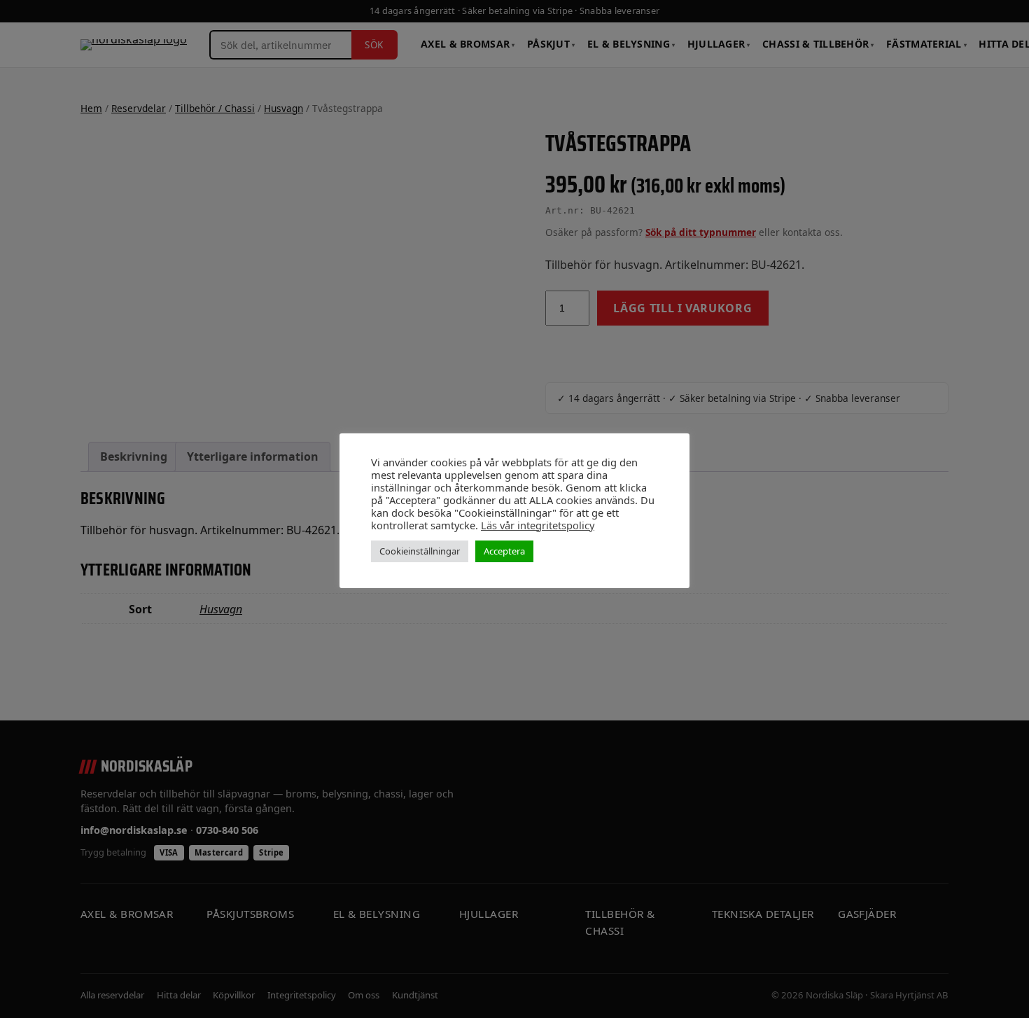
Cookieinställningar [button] (419, 551)
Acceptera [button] (504, 551)
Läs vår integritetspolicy (537, 525)
